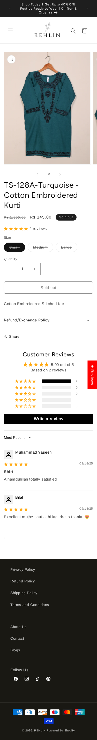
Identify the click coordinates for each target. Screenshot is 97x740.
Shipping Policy (24, 593)
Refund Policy (22, 581)
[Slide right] (60, 174)
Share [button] (14, 336)
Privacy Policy (22, 569)
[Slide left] (37, 174)
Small (17, 248)
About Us (18, 627)
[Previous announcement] (9, 8)
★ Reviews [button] (92, 374)
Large (69, 248)
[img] (16, 464)
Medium (43, 248)
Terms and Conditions (29, 605)
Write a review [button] (48, 419)
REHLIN (40, 730)
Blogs (15, 650)
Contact (17, 638)
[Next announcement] (87, 8)
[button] (10, 31)
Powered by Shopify (61, 730)
